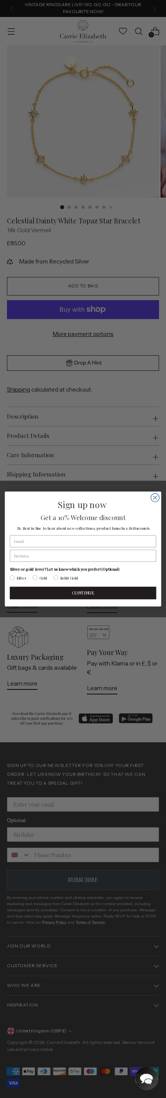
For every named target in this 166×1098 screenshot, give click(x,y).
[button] (146, 1078)
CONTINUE (83, 593)
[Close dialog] (155, 497)
